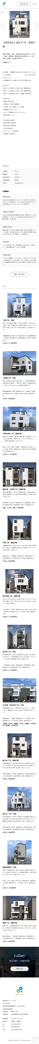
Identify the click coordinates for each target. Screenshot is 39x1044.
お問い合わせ (24, 4)
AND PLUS (4, 4)
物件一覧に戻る (19, 274)
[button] (3, 26)
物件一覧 (19, 969)
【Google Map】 (8, 1009)
